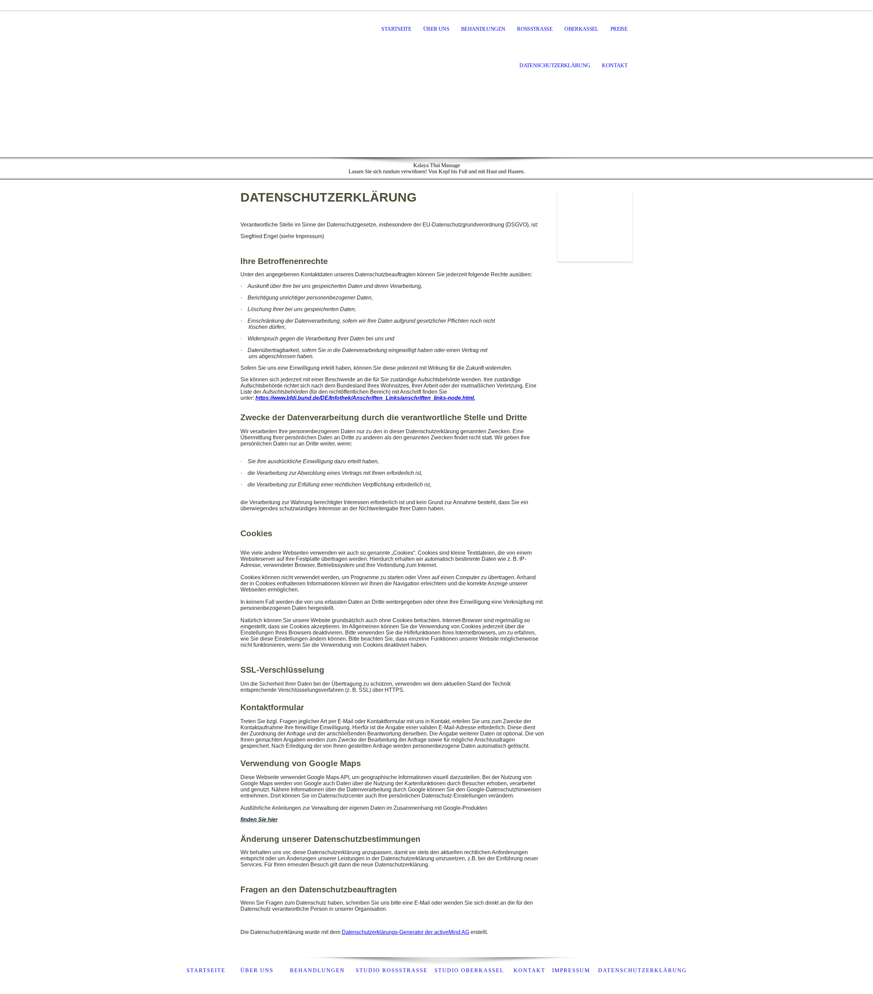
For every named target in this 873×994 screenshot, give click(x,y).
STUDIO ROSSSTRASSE (392, 970)
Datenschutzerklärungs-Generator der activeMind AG (405, 932)
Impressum (571, 970)
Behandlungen (483, 29)
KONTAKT (529, 970)
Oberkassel (581, 29)
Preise (618, 29)
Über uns (436, 29)
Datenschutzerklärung (554, 65)
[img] (274, 29)
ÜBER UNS (256, 970)
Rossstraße (534, 29)
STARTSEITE (206, 970)
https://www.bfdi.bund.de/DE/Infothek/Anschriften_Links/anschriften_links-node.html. (365, 398)
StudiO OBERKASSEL (469, 970)
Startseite (396, 29)
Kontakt (614, 65)
